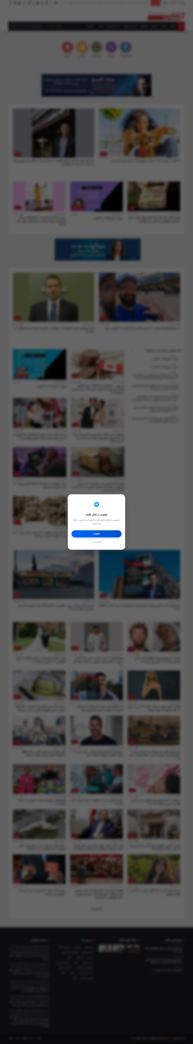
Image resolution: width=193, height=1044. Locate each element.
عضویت (96, 534)
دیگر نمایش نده (96, 542)
